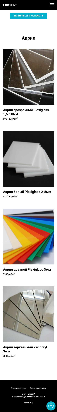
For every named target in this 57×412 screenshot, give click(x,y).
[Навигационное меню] (52, 4)
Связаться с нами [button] (18, 388)
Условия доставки (38, 388)
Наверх (27, 402)
